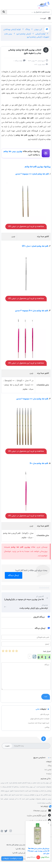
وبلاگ (27, 29)
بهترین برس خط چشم (13, 151)
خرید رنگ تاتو (45, 714)
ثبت (45, 696)
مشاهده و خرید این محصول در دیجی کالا (26, 226)
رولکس (47, 727)
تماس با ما (48, 770)
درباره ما (48, 774)
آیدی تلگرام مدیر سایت (36, 815)
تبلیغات (48, 762)
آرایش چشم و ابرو (23, 33)
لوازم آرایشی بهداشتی (12, 29)
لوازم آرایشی (40, 33)
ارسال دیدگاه (13, 575)
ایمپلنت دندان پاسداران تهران (39, 719)
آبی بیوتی (38, 29)
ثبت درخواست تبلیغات (12, 858)
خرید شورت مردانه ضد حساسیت (38, 723)
